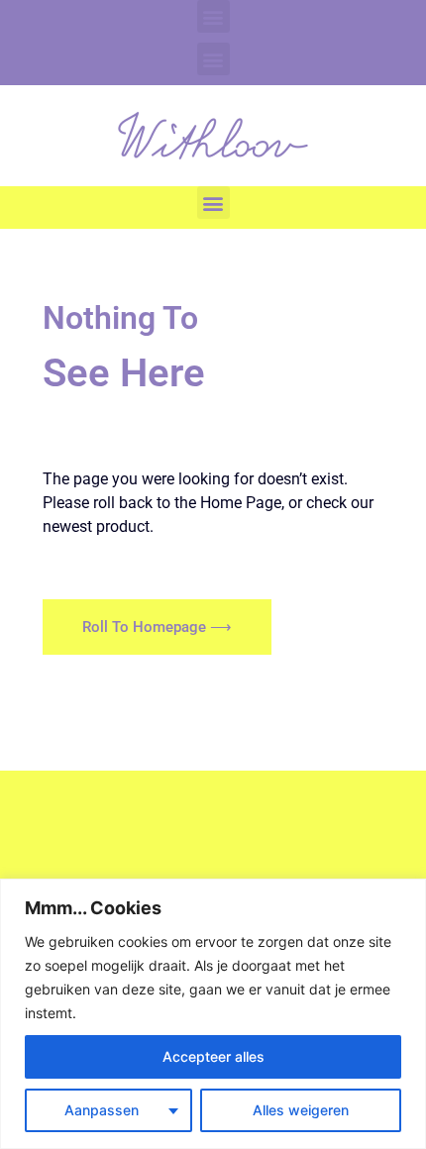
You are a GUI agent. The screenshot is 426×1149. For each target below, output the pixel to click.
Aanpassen (101, 1109)
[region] (213, 1014)
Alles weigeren (301, 1109)
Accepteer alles (213, 1056)
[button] (213, 16)
